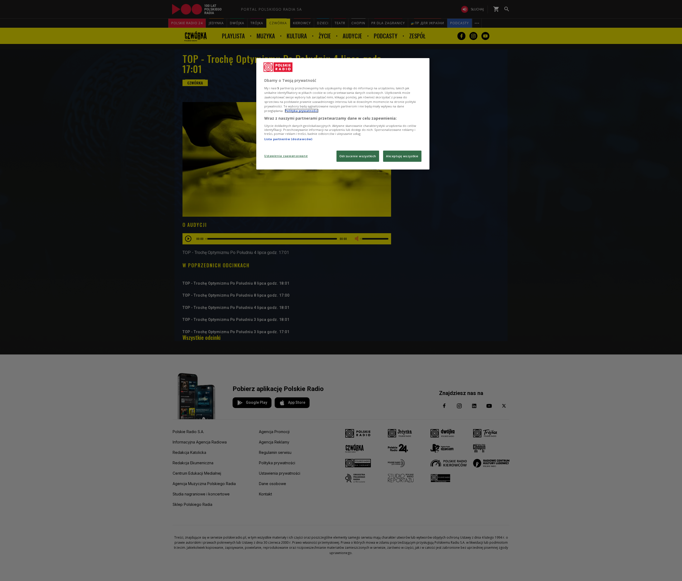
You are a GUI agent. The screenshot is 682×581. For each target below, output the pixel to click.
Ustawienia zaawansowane (286, 156)
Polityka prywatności (301, 111)
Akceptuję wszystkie (402, 156)
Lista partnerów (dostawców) (288, 139)
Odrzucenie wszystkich (357, 156)
